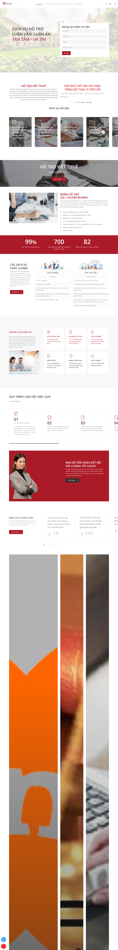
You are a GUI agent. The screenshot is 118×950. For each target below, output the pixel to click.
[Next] (103, 132)
